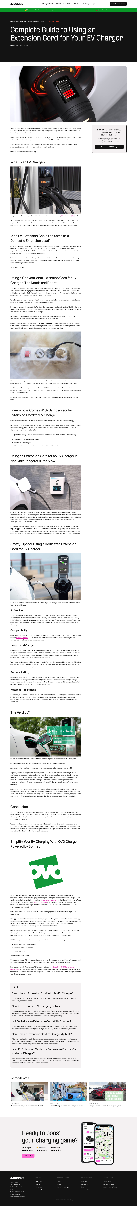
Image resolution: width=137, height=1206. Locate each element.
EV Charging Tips (88, 4)
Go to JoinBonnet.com (118, 4)
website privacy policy (110, 1187)
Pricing (38, 1184)
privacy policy (107, 1181)
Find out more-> (107, 10)
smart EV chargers (40, 902)
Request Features (41, 1190)
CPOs (59, 1181)
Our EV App (39, 1181)
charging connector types (50, 900)
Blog (42, 21)
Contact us (84, 1184)
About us (84, 1181)
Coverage (39, 1187)
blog (82, 1187)
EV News (77, 4)
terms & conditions (109, 1184)
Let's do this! (28, 1156)
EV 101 (58, 4)
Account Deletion (86, 1190)
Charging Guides (48, 4)
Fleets (59, 1184)
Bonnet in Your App (63, 1187)
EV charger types (22, 637)
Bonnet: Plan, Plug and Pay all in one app (24, 21)
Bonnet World (68, 4)
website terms (108, 1190)
